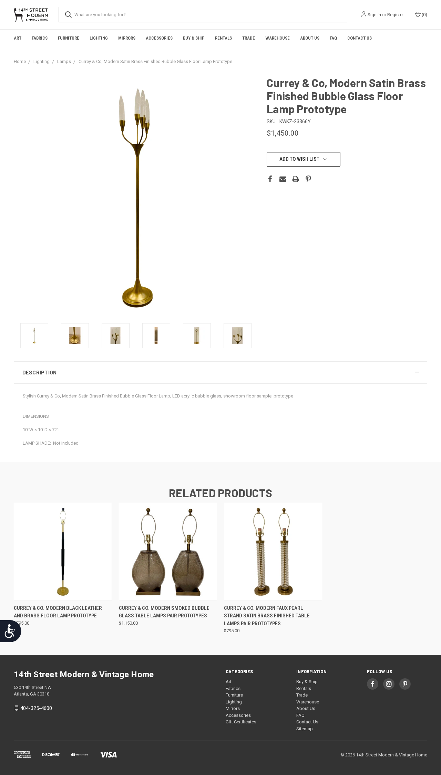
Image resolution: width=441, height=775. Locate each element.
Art (17, 38)
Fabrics (40, 38)
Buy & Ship (194, 38)
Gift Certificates (241, 721)
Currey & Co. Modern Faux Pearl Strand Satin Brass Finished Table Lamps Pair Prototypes (267, 616)
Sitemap (304, 728)
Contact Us (359, 38)
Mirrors (126, 38)
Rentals (223, 38)
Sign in (374, 14)
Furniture (68, 38)
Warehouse (277, 38)
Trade (248, 38)
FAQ (333, 38)
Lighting (99, 38)
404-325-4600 (36, 708)
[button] (220, 372)
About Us (309, 38)
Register (395, 14)
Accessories (159, 38)
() (424, 14)
